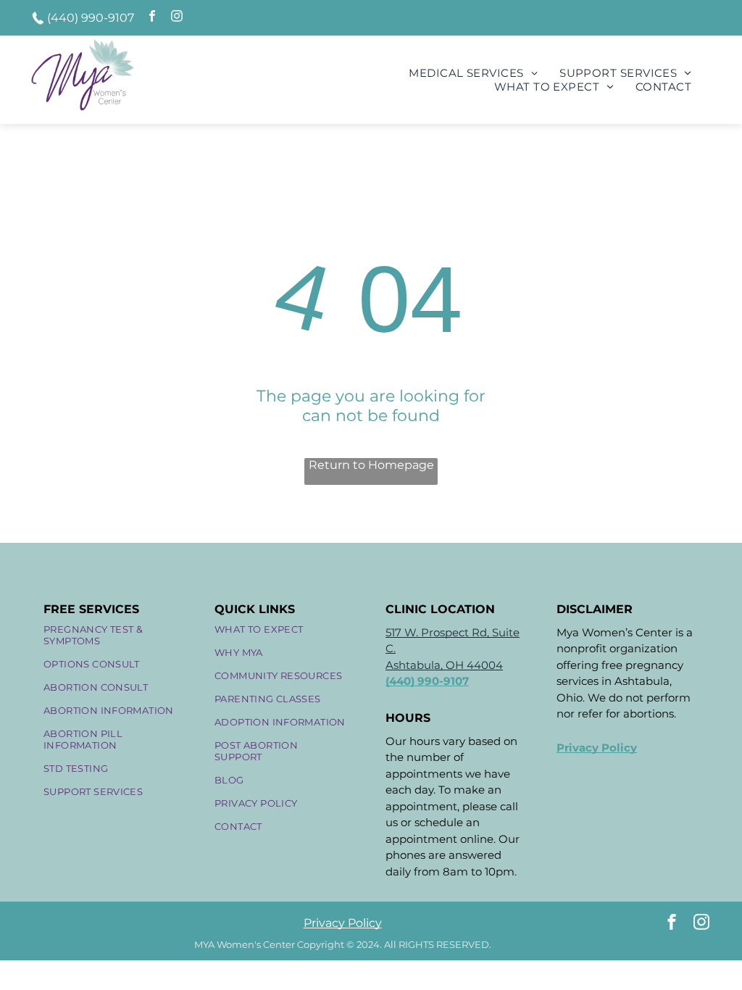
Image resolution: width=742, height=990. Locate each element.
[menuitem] (473, 73)
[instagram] (176, 17)
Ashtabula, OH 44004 (444, 665)
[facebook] (152, 17)
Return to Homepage (371, 465)
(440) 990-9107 (90, 18)
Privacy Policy (343, 923)
